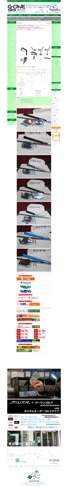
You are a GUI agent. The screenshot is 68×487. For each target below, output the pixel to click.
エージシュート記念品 (11, 117)
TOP (47, 2)
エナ (52, 26)
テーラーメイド (54, 37)
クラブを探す (55, 15)
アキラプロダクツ (10, 26)
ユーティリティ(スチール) (11, 96)
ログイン (50, 2)
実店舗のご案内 (54, 84)
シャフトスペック (54, 60)
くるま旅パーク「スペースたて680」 (53, 466)
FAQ (38, 15)
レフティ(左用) (10, 109)
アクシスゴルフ (10, 28)
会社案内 (10, 466)
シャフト (9, 107)
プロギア (53, 41)
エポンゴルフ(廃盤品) (32, 21)
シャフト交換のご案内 (55, 86)
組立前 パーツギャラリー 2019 (56, 79)
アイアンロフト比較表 (55, 58)
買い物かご (55, 2)
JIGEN (8, 52)
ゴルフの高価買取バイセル (20, 313)
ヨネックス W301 (55, 125)
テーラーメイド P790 (55, 117)
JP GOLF (9, 50)
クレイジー (9, 45)
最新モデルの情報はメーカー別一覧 (21, 28)
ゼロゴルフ (9, 56)
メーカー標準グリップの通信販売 (36, 28)
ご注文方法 (29, 15)
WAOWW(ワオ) (10, 86)
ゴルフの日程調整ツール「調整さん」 (18, 466)
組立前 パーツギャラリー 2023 (56, 71)
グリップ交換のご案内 (55, 88)
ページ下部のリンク (24, 29)
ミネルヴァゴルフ (10, 73)
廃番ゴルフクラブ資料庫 (55, 62)
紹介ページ (46, 17)
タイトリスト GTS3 (55, 100)
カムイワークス (10, 37)
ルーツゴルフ (9, 82)
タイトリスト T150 (55, 118)
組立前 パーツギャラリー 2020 (56, 77)
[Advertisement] (34, 38)
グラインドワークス (10, 41)
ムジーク (9, 75)
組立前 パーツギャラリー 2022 (56, 73)
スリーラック (9, 54)
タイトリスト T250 (55, 119)
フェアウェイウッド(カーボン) (12, 94)
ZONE (8, 58)
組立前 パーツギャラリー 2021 (56, 75)
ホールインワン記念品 (11, 113)
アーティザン (9, 24)
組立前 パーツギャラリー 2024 (56, 69)
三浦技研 (9, 69)
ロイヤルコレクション (11, 84)
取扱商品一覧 (11, 15)
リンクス (9, 80)
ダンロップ (53, 35)
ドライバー (9, 90)
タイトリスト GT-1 (55, 111)
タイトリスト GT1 (55, 101)
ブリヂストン (54, 43)
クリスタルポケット (28, 466)
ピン (52, 39)
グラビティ (9, 43)
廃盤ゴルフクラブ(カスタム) (23, 21)
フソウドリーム (10, 63)
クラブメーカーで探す (55, 49)
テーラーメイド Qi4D (55, 99)
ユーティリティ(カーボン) (11, 98)
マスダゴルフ (9, 65)
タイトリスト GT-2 (55, 112)
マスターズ (9, 67)
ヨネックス (53, 45)
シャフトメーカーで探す (55, 53)
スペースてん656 (34, 467)
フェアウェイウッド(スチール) (12, 92)
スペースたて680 (10, 123)
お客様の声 (20, 15)
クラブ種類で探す (54, 51)
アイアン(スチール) (10, 100)
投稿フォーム (43, 19)
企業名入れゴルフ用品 (11, 115)
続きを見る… (32, 103)
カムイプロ (9, 35)
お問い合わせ (46, 15)
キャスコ (9, 39)
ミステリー (9, 71)
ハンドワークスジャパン (36, 466)
